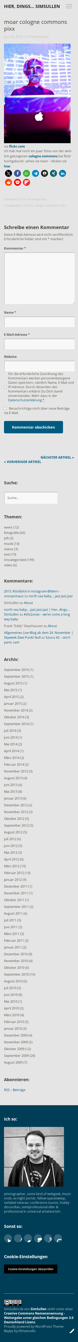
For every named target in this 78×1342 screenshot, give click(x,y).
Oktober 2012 (14, 818)
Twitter (8, 1238)
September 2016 (16, 670)
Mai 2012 (10, 852)
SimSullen (39, 1309)
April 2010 (11, 1008)
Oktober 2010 (14, 967)
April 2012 (11, 859)
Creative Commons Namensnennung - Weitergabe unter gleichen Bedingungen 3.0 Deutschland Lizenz (38, 1317)
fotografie (11, 533)
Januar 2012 (13, 879)
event (8, 527)
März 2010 (11, 1015)
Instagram (38, 1238)
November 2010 (16, 961)
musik (8, 543)
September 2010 (16, 974)
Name (10, 312)
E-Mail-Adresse (17, 334)
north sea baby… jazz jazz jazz (51, 596)
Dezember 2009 (16, 1035)
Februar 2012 (14, 873)
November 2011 (16, 893)
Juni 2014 (11, 737)
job (6, 538)
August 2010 (13, 981)
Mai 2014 (10, 744)
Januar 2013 (13, 798)
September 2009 (16, 1055)
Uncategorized (37, 199)
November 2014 (16, 710)
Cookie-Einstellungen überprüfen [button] (30, 1269)
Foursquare (58, 1238)
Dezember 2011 (16, 886)
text (7, 554)
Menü (69, 6)
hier (7, 166)
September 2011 (16, 906)
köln (63, 205)
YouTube (48, 1238)
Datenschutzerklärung (25, 400)
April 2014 (11, 751)
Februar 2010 (14, 1022)
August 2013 (13, 778)
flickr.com (17, 146)
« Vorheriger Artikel (22, 462)
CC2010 (28, 205)
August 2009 (13, 1062)
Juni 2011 (11, 927)
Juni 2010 (11, 995)
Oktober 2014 (14, 717)
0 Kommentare (37, 36)
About (28, 603)
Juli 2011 (10, 920)
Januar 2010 (13, 1028)
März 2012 (11, 866)
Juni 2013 (11, 785)
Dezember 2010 (16, 954)
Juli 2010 (10, 988)
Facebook (18, 1238)
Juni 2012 (11, 846)
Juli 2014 (10, 730)
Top (70, 1330)
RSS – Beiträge (14, 1090)
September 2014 (16, 724)
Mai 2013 (10, 791)
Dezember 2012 (16, 805)
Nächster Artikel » (57, 457)
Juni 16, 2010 (13, 36)
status (8, 549)
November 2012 (16, 812)
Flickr (28, 1238)
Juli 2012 (10, 839)
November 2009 (16, 1042)
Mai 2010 (10, 1001)
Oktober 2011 (14, 900)
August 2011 (13, 913)
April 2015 (11, 697)
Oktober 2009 (14, 1049)
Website (10, 356)
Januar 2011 (13, 947)
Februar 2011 (14, 940)
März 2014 (11, 758)
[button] (8, 173)
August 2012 (13, 832)
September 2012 (16, 825)
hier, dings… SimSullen (32, 6)
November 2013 (16, 771)
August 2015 (13, 683)
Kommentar (15, 248)
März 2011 (11, 934)
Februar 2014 (14, 764)
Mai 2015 (10, 690)
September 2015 (16, 676)
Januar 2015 (13, 703)
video (8, 565)
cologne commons (43, 156)
